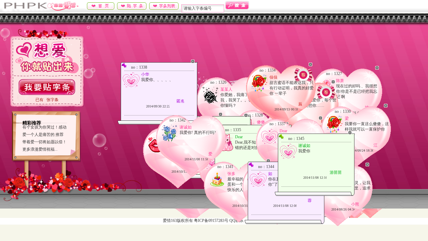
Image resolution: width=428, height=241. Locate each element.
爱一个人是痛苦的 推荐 (43, 134)
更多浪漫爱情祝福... (40, 149)
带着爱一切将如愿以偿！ (44, 142)
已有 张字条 (47, 99)
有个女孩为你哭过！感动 (44, 127)
